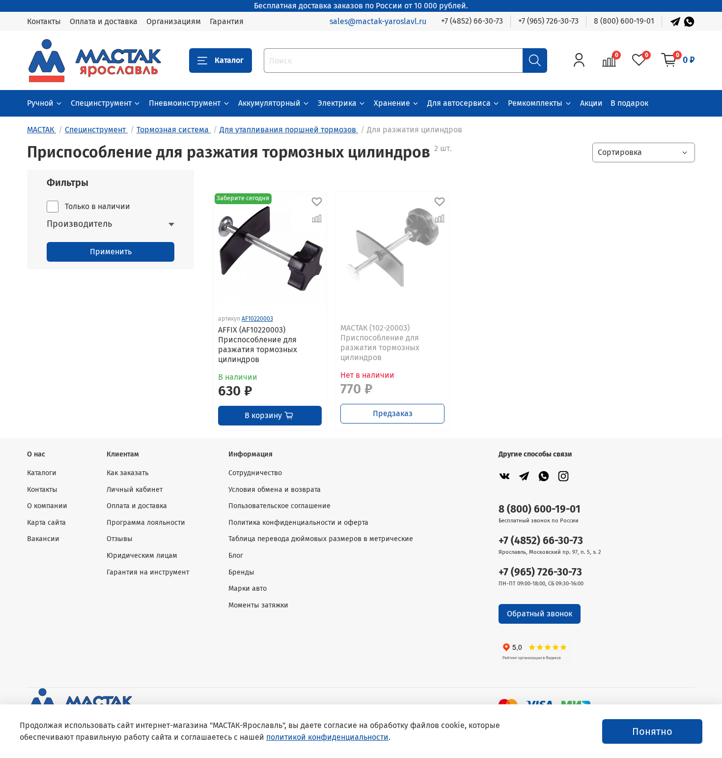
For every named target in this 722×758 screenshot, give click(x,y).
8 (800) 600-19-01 (624, 21)
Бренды (241, 572)
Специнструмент (101, 103)
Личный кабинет (135, 489)
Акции (591, 103)
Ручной (40, 103)
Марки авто (247, 588)
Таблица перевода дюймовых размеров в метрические (320, 539)
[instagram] (563, 476)
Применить (111, 251)
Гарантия (227, 21)
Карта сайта (46, 522)
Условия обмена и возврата (274, 489)
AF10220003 (257, 318)
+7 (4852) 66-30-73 (472, 21)
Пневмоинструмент (185, 103)
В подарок (629, 103)
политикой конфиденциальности (327, 737)
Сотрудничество (255, 473)
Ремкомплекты (535, 103)
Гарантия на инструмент (148, 572)
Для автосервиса (459, 103)
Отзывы (120, 539)
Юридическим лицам (142, 555)
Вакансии (43, 539)
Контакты (44, 21)
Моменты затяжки (258, 605)
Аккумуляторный (269, 103)
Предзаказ (393, 413)
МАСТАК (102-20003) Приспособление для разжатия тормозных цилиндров (379, 342)
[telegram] (524, 476)
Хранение (392, 103)
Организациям (173, 21)
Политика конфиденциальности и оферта (298, 522)
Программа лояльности (146, 522)
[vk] (504, 476)
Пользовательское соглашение (279, 506)
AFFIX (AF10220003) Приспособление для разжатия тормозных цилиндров (257, 344)
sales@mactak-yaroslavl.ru (378, 21)
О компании (47, 506)
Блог (235, 555)
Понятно (652, 731)
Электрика (337, 103)
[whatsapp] (544, 476)
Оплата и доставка (104, 21)
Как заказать (127, 473)
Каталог (229, 60)
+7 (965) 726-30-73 (548, 21)
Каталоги (41, 473)
